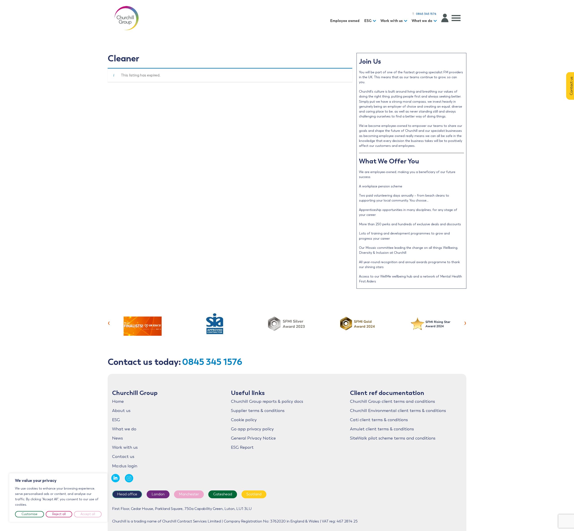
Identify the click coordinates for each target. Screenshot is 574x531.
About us (121, 410)
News (117, 438)
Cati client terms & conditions (379, 419)
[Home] (126, 17)
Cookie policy (244, 419)
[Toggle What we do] (436, 21)
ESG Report (242, 447)
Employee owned (344, 21)
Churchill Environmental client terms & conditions (398, 410)
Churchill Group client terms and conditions (392, 401)
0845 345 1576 (212, 361)
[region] (58, 497)
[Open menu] (456, 18)
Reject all (59, 514)
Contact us (123, 456)
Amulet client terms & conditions (382, 429)
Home (118, 401)
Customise (29, 514)
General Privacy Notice (253, 438)
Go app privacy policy (252, 429)
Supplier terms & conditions (258, 410)
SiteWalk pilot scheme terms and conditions (392, 438)
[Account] (444, 18)
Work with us (391, 21)
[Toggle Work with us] (406, 21)
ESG (368, 21)
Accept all (87, 514)
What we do (422, 21)
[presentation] (109, 322)
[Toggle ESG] (375, 21)
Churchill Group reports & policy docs (267, 401)
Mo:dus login (124, 466)
